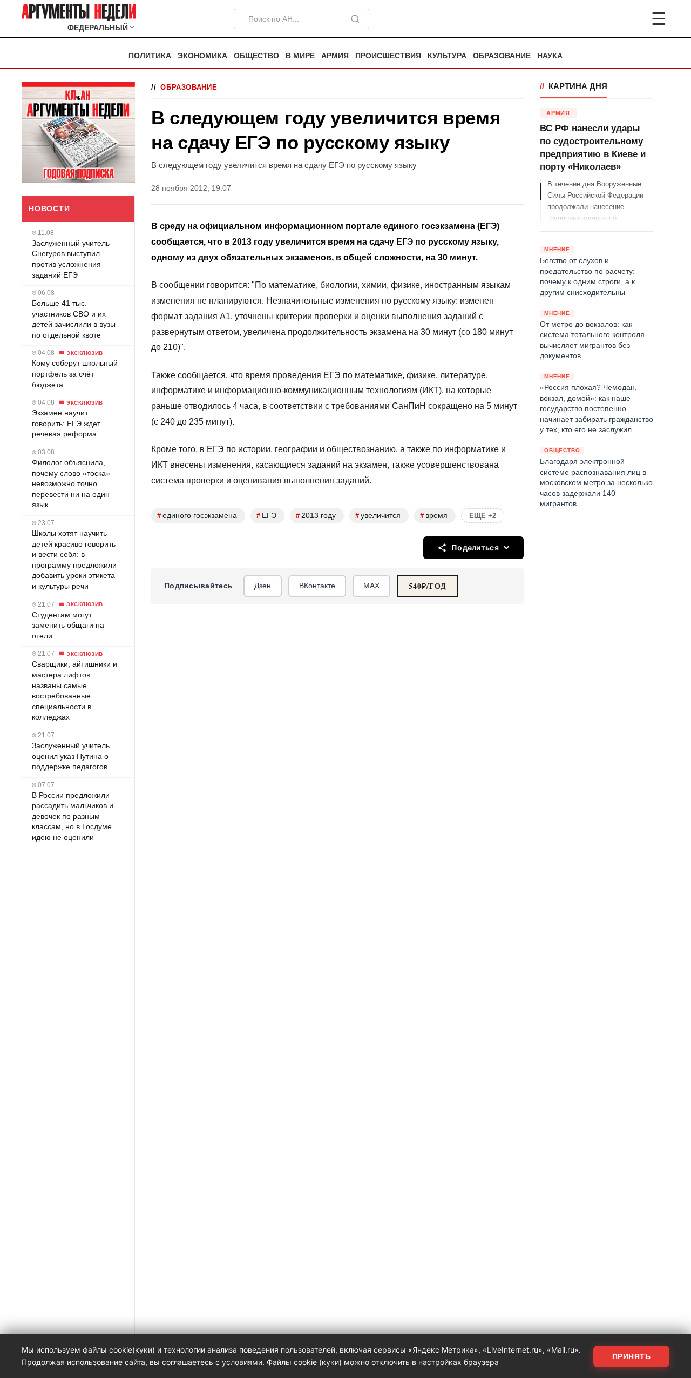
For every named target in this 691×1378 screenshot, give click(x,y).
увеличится (378, 516)
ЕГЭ (266, 516)
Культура (447, 56)
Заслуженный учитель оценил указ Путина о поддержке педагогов (71, 756)
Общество (256, 56)
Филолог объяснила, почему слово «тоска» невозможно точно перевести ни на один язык (71, 483)
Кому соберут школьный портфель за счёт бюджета (75, 373)
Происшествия (388, 56)
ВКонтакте (317, 585)
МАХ (371, 585)
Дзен (262, 585)
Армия (335, 56)
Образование (502, 56)
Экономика (202, 56)
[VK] (629, 19)
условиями (242, 1362)
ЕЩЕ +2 (482, 516)
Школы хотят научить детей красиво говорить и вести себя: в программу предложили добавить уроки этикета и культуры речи (74, 559)
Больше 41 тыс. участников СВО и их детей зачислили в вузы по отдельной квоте (74, 319)
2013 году (316, 516)
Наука (550, 56)
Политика (149, 56)
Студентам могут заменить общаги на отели (68, 625)
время (434, 516)
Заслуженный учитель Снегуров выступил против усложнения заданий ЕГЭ (71, 259)
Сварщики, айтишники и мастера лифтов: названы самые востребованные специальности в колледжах (74, 690)
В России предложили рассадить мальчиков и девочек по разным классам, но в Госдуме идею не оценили (72, 816)
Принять (631, 1356)
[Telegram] (602, 19)
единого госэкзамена (197, 516)
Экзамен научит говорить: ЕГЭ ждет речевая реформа (66, 423)
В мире (300, 56)
